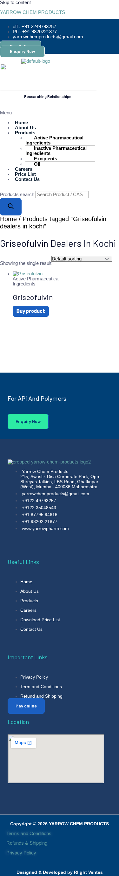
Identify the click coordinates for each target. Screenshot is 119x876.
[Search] (11, 206)
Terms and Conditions (28, 833)
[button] (24, 112)
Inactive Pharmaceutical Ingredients (56, 151)
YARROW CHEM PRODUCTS (32, 12)
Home (8, 218)
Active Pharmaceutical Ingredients (54, 140)
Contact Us (27, 179)
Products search (18, 194)
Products (25, 132)
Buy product (31, 311)
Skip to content (15, 2)
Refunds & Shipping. (27, 843)
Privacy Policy (21, 852)
